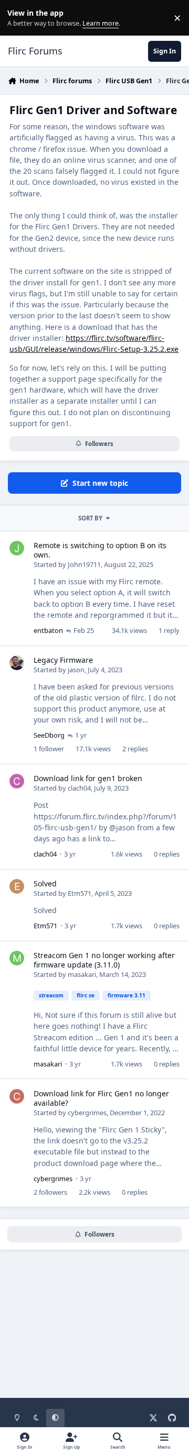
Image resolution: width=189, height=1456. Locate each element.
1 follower (49, 748)
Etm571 (79, 893)
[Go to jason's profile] (16, 662)
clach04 (79, 788)
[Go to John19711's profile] (16, 548)
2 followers (50, 1192)
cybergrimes (87, 1112)
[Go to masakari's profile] (16, 958)
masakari (82, 974)
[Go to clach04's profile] (16, 781)
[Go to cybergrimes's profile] (16, 1096)
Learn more (20, 18)
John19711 (84, 564)
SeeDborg (49, 735)
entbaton (48, 630)
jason (76, 669)
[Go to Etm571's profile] (16, 886)
